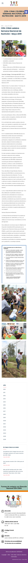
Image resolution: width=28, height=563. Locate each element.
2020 (4, 420)
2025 (4, 436)
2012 (4, 395)
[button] (26, 12)
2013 (4, 399)
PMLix (26, 559)
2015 (4, 405)
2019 (4, 417)
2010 (4, 389)
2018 (4, 414)
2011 (4, 392)
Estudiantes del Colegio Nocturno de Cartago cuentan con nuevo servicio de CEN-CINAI (13, 453)
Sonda (20, 559)
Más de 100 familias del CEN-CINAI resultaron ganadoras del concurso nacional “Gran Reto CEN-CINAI (13, 471)
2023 (4, 430)
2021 (4, 424)
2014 (4, 402)
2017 (4, 411)
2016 (4, 408)
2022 (4, 427)
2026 (4, 439)
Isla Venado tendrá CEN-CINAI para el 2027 (13, 462)
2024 (4, 433)
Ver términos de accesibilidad (13, 543)
